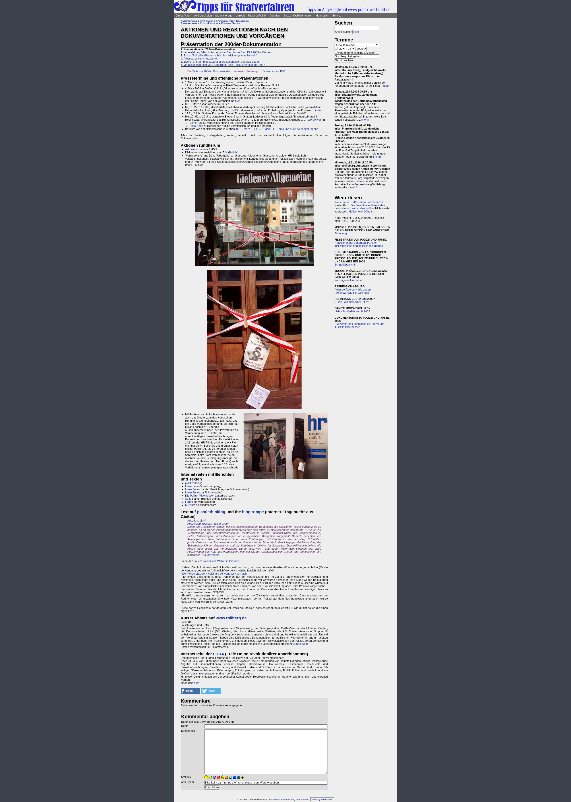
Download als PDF (274, 71)
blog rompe (253, 512)
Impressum (283, 799)
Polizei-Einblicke (209, 23)
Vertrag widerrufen (322, 799)
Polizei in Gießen (230, 23)
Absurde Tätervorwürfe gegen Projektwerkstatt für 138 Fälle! (353, 291)
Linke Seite (192, 486)
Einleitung (341, 233)
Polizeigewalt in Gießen (349, 280)
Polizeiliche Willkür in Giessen (221, 561)
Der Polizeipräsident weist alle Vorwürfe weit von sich (214, 573)
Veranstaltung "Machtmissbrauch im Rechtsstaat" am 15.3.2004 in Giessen (228, 52)
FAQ (293, 799)
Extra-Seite (196, 126)
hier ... (238, 101)
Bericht (194, 122)
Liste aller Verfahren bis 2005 (352, 311)
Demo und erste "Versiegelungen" (297, 129)
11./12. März (263, 129)
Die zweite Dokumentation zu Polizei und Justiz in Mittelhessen (359, 325)
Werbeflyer (314, 119)
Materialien (322, 15)
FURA (218, 654)
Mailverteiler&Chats (360, 211)
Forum (189, 501)
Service (336, 15)
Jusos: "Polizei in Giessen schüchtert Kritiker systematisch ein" (220, 55)
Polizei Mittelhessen (202, 495)
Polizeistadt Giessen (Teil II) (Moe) (208, 523)
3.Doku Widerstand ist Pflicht (352, 302)
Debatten (275, 15)
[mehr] (385, 85)
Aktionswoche (193, 149)
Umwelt (240, 15)
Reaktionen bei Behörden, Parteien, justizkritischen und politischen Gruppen (359, 244)
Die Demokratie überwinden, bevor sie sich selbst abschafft (360, 207)
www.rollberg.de (231, 618)
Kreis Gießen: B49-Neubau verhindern (358, 202)
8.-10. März (243, 129)
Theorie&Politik (257, 15)
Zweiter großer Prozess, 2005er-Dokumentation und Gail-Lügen (222, 61)
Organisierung (223, 15)
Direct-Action (183, 15)
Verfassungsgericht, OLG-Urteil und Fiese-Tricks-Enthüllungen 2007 (224, 64)
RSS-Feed (302, 799)
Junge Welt (300, 643)
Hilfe (356, 31)
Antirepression (203, 15)
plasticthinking (194, 483)
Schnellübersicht (345, 264)
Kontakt (273, 799)
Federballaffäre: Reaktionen (232, 21)
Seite (188, 498)
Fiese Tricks (206, 21)
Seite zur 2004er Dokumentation (212, 71)
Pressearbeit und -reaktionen (201, 58)
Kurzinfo (190, 505)
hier (196, 682)
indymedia (213, 555)
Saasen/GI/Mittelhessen (298, 15)
